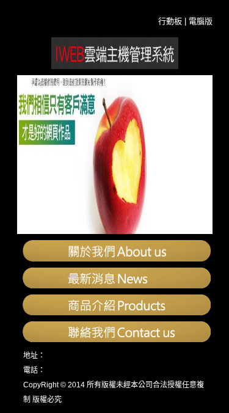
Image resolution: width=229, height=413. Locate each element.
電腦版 (201, 21)
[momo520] (114, 65)
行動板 (170, 21)
